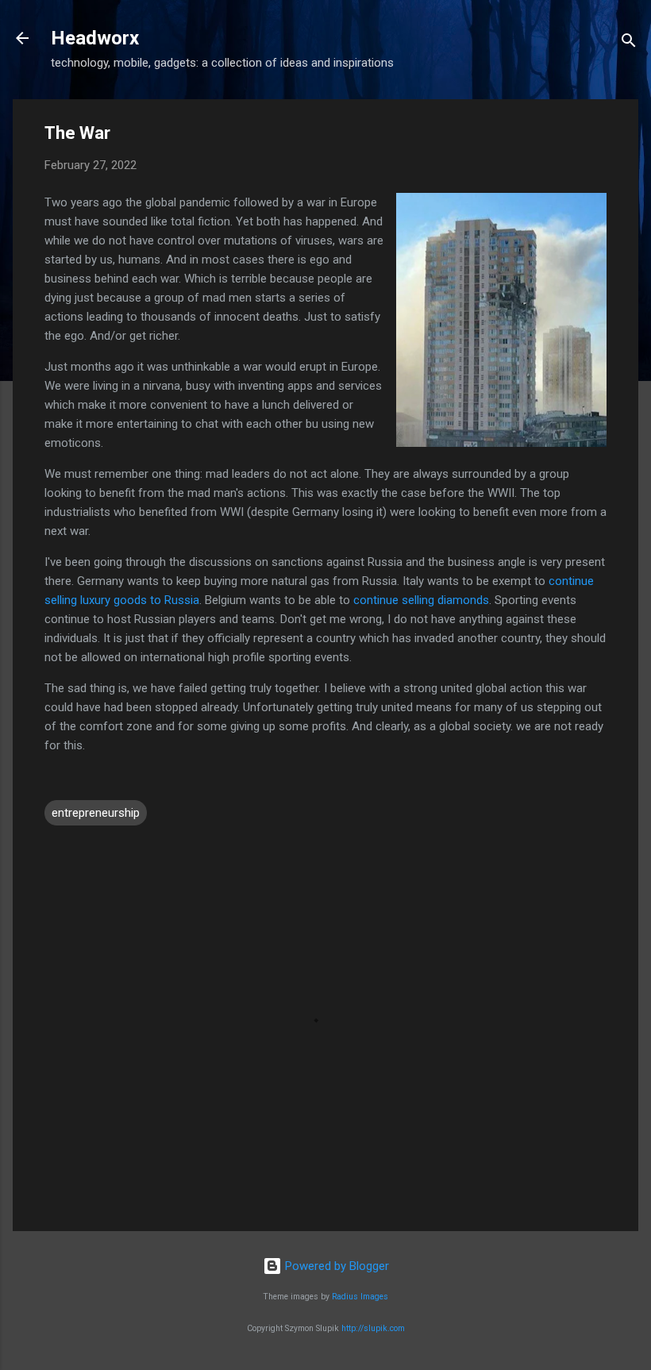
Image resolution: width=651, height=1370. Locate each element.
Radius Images (360, 1296)
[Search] (628, 43)
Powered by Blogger (335, 1266)
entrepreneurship (96, 813)
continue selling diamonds (421, 600)
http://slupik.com (373, 1328)
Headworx (95, 38)
